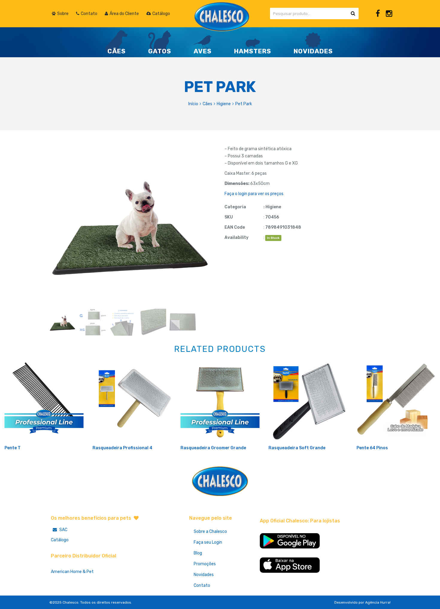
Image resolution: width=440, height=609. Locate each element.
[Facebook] (378, 13)
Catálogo (60, 539)
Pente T (12, 447)
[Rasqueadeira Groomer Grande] (220, 401)
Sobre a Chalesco (210, 531)
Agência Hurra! (378, 602)
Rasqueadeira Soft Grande (296, 447)
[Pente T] (44, 401)
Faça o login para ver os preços (253, 193)
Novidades (204, 574)
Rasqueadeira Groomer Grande (213, 447)
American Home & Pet (72, 571)
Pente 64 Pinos (372, 447)
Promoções (205, 563)
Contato (202, 585)
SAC (62, 529)
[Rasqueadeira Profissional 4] (132, 401)
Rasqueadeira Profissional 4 (122, 447)
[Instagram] (389, 13)
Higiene (224, 103)
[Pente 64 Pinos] (396, 401)
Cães (207, 103)
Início (193, 103)
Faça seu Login (208, 542)
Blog (198, 553)
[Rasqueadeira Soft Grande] (308, 401)
